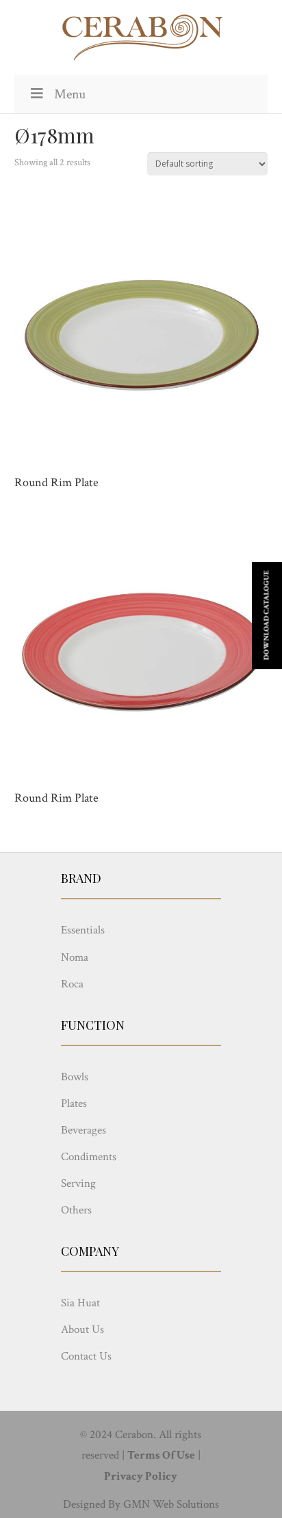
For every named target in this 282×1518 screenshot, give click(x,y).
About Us (82, 1329)
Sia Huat (80, 1302)
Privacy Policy (140, 1476)
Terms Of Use (161, 1455)
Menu (70, 94)
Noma (74, 957)
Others (76, 1210)
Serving (78, 1183)
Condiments (88, 1156)
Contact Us (86, 1356)
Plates (74, 1103)
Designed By (91, 1504)
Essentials (83, 930)
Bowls (74, 1076)
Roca (72, 984)
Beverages (83, 1130)
